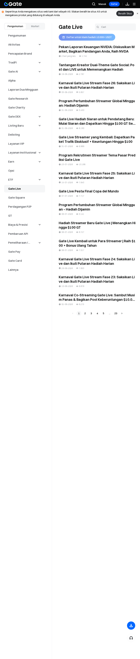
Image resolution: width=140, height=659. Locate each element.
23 (115, 313)
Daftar (114, 4)
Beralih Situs (125, 13)
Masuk (102, 4)
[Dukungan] (131, 638)
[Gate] (13, 4)
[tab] (15, 26)
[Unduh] (131, 625)
